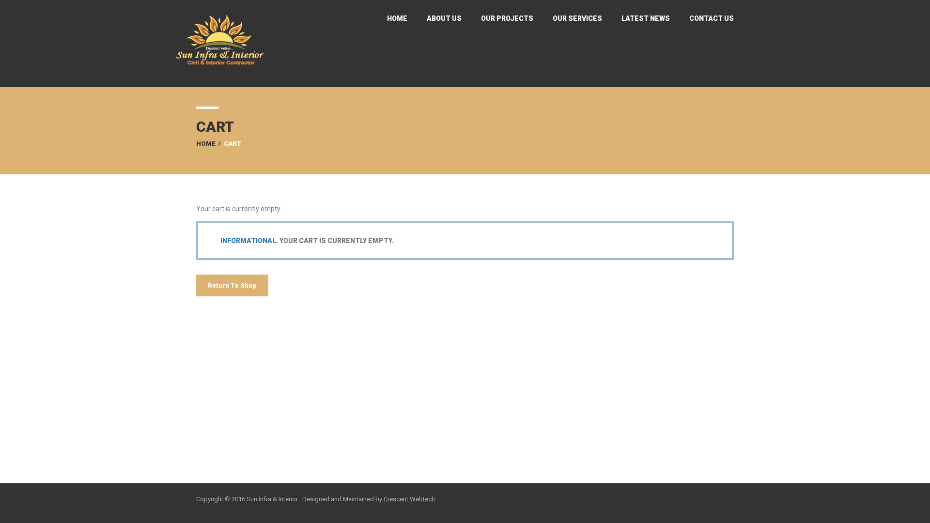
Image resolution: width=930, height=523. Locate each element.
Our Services (577, 18)
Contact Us (711, 18)
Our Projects (507, 18)
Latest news (645, 18)
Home (397, 18)
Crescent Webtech (409, 499)
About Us (444, 18)
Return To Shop (232, 285)
